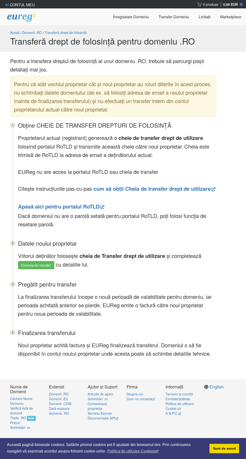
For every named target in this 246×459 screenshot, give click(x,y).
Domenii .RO (32, 32)
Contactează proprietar (97, 406)
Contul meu (22, 4)
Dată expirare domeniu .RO (59, 411)
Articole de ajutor (100, 394)
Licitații (205, 17)
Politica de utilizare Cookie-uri (180, 406)
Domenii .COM (60, 403)
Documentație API (101, 418)
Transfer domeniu (174, 17)
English (216, 386)
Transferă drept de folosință (66, 32)
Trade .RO (18, 417)
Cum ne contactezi (141, 398)
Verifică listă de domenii (21, 410)
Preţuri (15, 422)
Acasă (14, 32)
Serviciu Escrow (100, 413)
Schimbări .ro (20, 427)
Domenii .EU (58, 398)
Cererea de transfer (36, 265)
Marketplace (230, 17)
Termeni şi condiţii (179, 394)
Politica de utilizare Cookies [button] (131, 451)
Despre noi (135, 394)
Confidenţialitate (178, 398)
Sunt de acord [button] (224, 448)
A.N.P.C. (172, 413)
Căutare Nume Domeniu (21, 401)
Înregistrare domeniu (131, 17)
